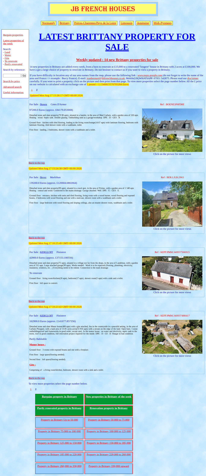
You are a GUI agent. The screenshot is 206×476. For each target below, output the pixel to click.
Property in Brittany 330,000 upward (109, 466)
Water (8, 55)
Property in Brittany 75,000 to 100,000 (59, 431)
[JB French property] (103, 13)
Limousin (126, 23)
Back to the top (37, 162)
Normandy (48, 23)
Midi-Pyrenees (163, 23)
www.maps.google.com (150, 75)
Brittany (65, 23)
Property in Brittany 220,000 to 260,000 (109, 454)
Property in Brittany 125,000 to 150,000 (59, 442)
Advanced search (12, 86)
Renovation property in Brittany (109, 408)
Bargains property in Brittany (59, 396)
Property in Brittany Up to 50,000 (59, 419)
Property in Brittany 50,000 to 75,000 (108, 419)
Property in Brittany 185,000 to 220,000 (59, 454)
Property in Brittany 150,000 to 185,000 (109, 442)
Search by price (11, 81)
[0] (172, 151)
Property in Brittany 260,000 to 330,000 (59, 466)
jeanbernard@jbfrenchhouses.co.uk (106, 78)
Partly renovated (13, 64)
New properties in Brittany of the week (108, 396)
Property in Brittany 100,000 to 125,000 (109, 431)
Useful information (13, 92)
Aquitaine (143, 23)
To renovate (11, 61)
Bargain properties (13, 35)
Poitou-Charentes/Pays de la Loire (95, 23)
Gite (7, 58)
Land (7, 52)
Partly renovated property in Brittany (59, 408)
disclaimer (192, 78)
